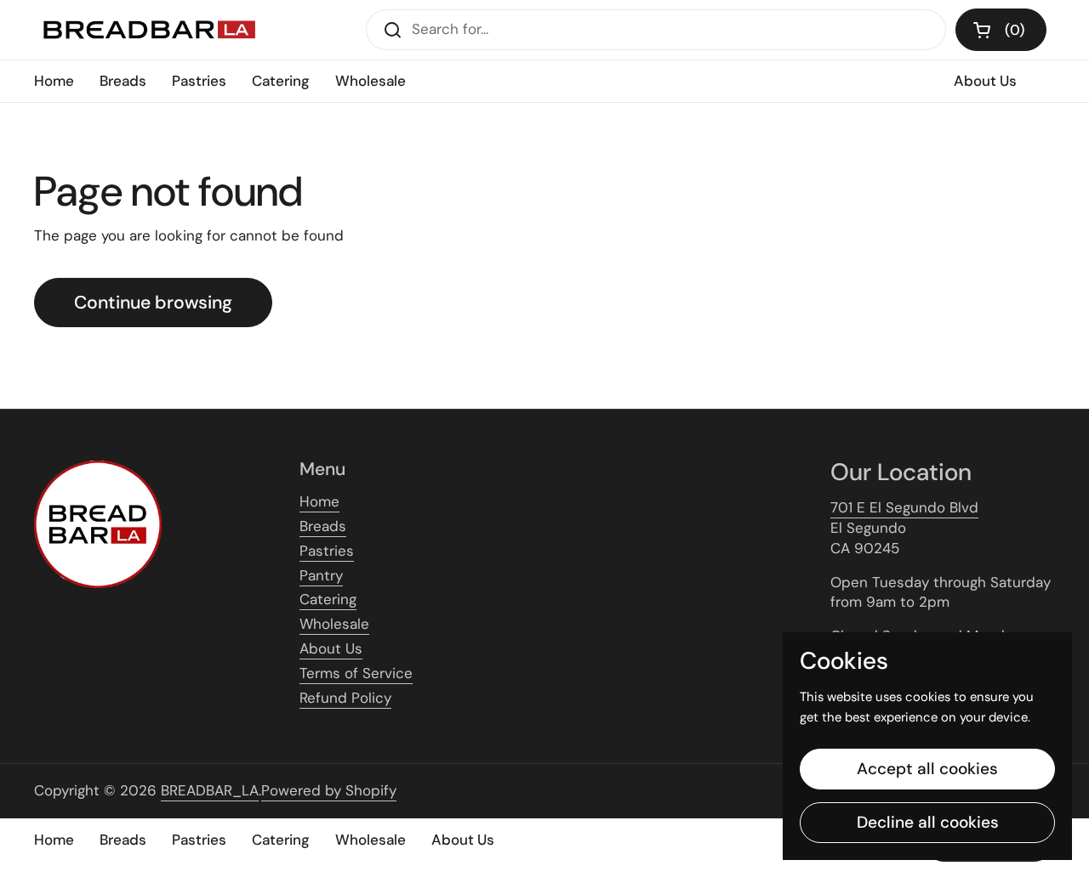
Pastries (326, 550)
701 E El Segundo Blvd (904, 507)
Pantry (321, 575)
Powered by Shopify (328, 790)
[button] (1000, 29)
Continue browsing (153, 302)
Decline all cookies (928, 822)
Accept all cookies (927, 768)
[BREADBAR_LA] (148, 29)
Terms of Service (356, 673)
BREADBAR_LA (210, 790)
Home (319, 501)
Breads (322, 526)
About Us (330, 648)
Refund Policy (345, 697)
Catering (327, 599)
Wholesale (334, 623)
